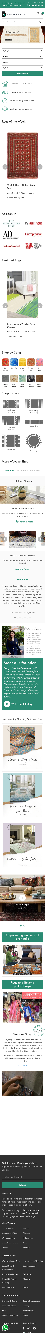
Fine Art (26, 1287)
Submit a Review (22, 569)
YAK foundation (8, 1238)
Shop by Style (10, 470)
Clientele (26, 1233)
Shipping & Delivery (10, 1301)
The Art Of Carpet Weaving (9, 1281)
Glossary (26, 1279)
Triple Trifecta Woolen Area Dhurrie (21, 325)
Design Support (29, 1266)
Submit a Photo (25, 521)
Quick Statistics (8, 1228)
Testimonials (28, 1238)
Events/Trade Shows (10, 1243)
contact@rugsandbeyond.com (13, 3)
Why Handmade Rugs (11, 1261)
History (25, 1228)
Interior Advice (8, 1287)
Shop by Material (22, 470)
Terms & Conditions (10, 1315)
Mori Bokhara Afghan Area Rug (21, 186)
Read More (22, 1065)
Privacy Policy (28, 1310)
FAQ (4, 1310)
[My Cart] (42, 13)
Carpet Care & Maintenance (8, 1268)
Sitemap (26, 1247)
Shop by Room (35, 470)
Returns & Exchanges (31, 1301)
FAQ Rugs (27, 1274)
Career (5, 1247)
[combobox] (22, 22)
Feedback (6, 1329)
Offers (25, 1315)
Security (26, 1306)
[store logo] (14, 15)
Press (25, 1243)
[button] (39, 167)
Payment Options (9, 1306)
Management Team (10, 1233)
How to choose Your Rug (33, 1261)
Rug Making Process (10, 1274)
